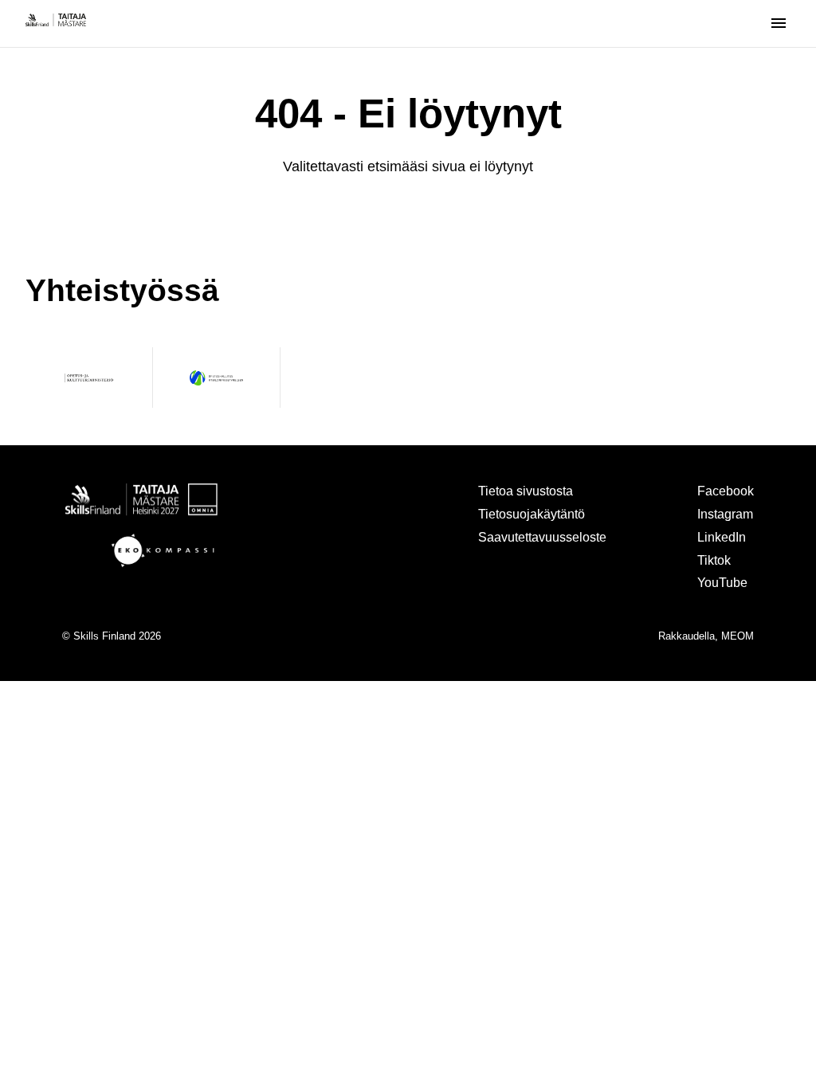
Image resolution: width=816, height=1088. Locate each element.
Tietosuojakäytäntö (531, 514)
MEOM (737, 636)
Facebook (725, 490)
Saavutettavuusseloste (542, 537)
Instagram (725, 514)
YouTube (722, 582)
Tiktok (714, 560)
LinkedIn (721, 537)
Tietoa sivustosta (525, 490)
